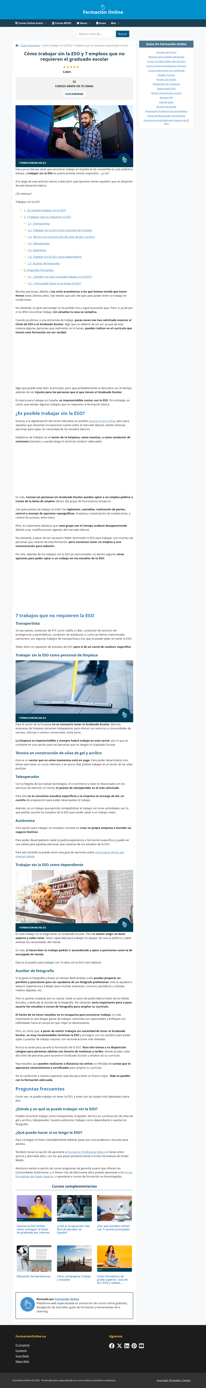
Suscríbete (22, 1356)
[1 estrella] (64, 67)
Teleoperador (39, 243)
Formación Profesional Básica (86, 1152)
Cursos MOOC (62, 23)
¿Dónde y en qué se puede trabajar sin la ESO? (60, 277)
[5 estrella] (77, 67)
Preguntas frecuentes (39, 270)
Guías (102, 23)
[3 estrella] (71, 67)
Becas (83, 23)
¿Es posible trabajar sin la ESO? (45, 210)
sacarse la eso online (102, 421)
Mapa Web (22, 1361)
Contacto (21, 1350)
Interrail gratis (166, 102)
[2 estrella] (67, 67)
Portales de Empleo (166, 79)
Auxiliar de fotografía (44, 263)
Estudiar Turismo (166, 74)
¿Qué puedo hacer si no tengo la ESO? (54, 283)
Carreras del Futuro (166, 52)
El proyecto (23, 1345)
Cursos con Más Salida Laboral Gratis (166, 61)
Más (113, 23)
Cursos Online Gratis (30, 23)
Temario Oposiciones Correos (166, 93)
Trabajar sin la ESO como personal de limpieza (60, 230)
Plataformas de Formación (166, 83)
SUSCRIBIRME (74, 94)
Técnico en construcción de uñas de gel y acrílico (61, 237)
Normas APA (166, 97)
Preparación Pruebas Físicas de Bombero (166, 111)
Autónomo (37, 250)
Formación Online (103, 12)
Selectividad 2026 (166, 88)
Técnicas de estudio (166, 106)
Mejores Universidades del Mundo (166, 56)
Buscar (122, 34)
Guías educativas (30, 45)
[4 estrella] (74, 67)
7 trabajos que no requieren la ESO (47, 217)
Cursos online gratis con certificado (166, 70)
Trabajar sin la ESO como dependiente (55, 257)
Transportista (39, 223)
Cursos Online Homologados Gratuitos (166, 65)
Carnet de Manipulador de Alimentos (166, 115)
